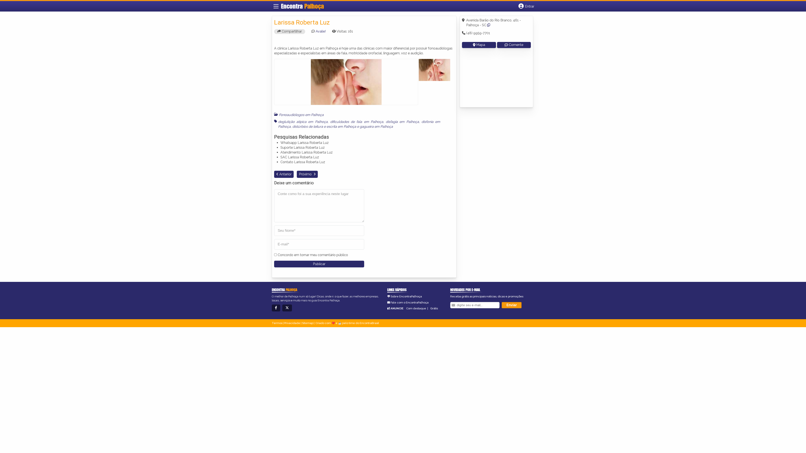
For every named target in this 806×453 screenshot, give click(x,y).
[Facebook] (276, 308)
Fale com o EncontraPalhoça (410, 302)
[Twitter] (287, 308)
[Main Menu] (276, 6)
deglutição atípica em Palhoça (303, 122)
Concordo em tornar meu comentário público (313, 255)
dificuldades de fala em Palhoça (356, 122)
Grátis (434, 308)
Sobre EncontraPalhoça (406, 296)
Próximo (306, 174)
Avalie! (321, 31)
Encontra (302, 6)
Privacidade (292, 323)
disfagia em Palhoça (402, 122)
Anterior (285, 174)
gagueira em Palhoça (376, 127)
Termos (277, 323)
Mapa (480, 45)
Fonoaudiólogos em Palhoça (301, 115)
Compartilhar (291, 31)
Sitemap (307, 323)
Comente (516, 45)
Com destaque (416, 308)
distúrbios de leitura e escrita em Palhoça (324, 127)
